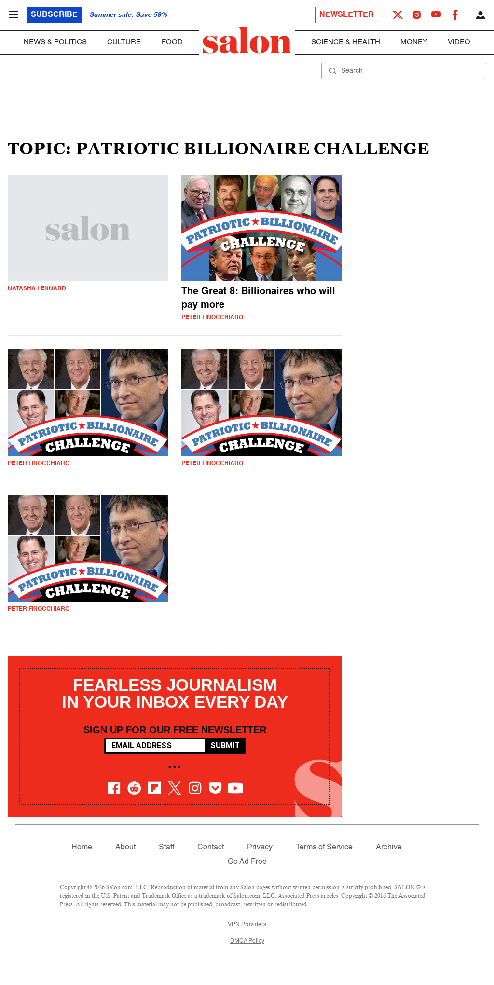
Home (81, 847)
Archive (389, 847)
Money (413, 42)
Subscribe (54, 15)
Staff (166, 847)
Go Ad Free (247, 862)
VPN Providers (247, 925)
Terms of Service (324, 847)
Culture (124, 42)
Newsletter (346, 15)
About (125, 847)
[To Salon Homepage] (247, 40)
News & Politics (55, 42)
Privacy (260, 847)
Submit (225, 745)
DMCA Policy (247, 941)
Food (172, 42)
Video (459, 42)
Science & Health (345, 42)
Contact (210, 847)
